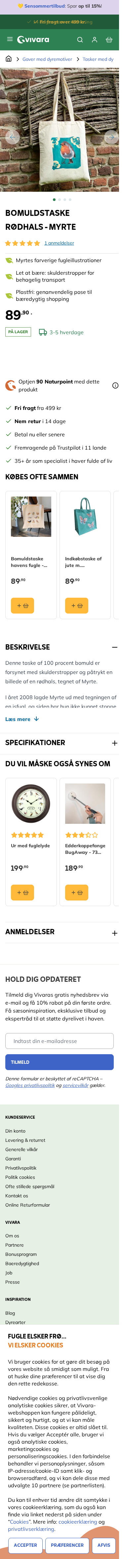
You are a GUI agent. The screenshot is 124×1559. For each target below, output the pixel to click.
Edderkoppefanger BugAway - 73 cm (85, 849)
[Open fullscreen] (62, 130)
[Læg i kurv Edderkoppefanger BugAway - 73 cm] (76, 892)
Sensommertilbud (44, 6)
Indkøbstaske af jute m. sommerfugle (83, 562)
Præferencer (67, 1545)
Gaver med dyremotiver (47, 59)
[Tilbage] (12, 137)
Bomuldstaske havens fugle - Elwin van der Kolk (27, 562)
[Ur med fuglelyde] (31, 803)
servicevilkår (75, 1085)
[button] (22, 243)
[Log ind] (94, 39)
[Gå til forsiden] (8, 59)
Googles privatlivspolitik (30, 1085)
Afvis (104, 1545)
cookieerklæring (79, 1521)
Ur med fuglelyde (30, 846)
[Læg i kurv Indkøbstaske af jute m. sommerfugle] (76, 606)
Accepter (25, 1545)
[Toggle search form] (80, 39)
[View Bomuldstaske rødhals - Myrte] (54, 199)
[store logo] (33, 40)
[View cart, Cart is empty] (109, 39)
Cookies (19, 1521)
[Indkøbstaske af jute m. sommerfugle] (85, 517)
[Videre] (111, 137)
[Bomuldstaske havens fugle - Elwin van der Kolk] (31, 517)
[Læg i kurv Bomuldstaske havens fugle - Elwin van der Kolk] (22, 606)
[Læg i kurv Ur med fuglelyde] (22, 892)
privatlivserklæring (31, 1529)
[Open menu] (10, 39)
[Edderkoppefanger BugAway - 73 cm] (85, 803)
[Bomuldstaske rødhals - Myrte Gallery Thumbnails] (62, 199)
